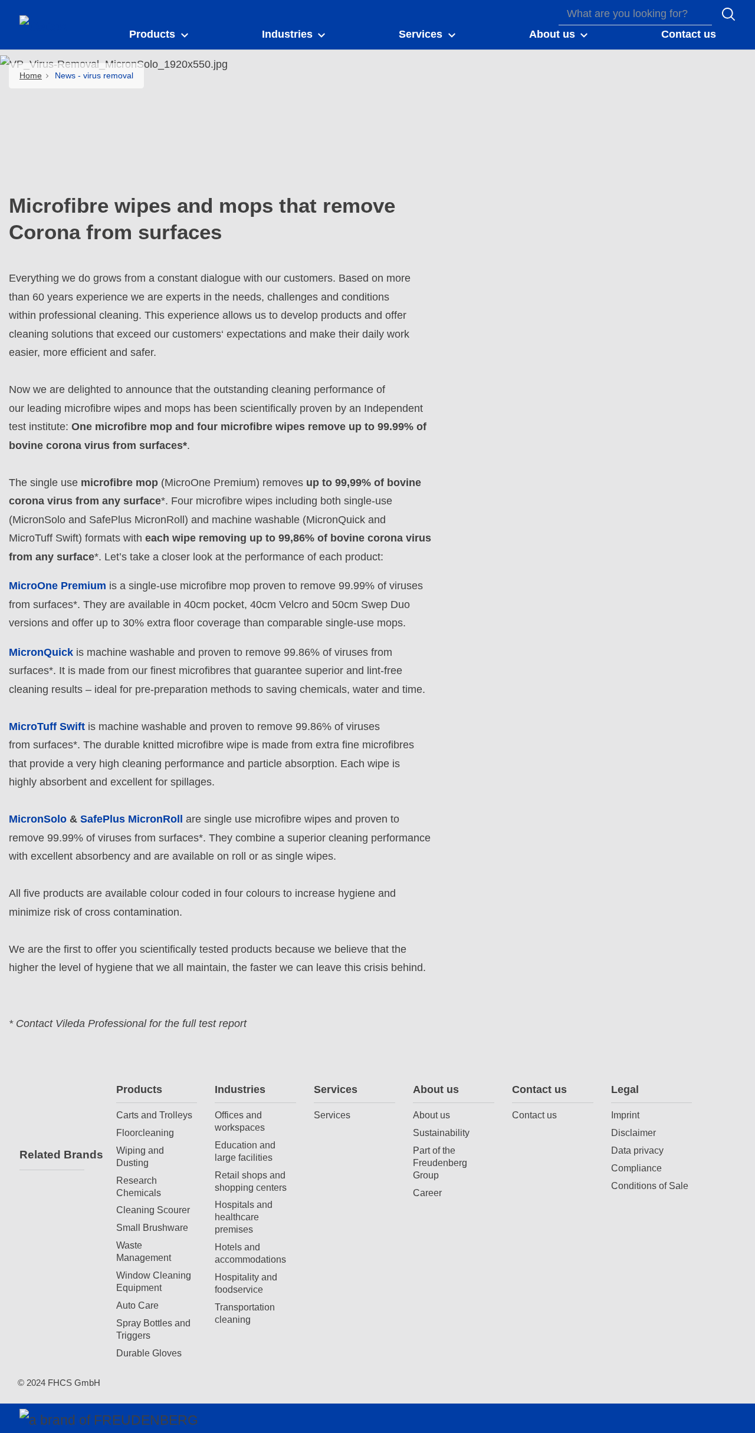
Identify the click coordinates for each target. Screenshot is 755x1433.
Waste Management (143, 1251)
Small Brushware (152, 1227)
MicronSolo (38, 819)
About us (436, 1089)
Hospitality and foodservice (246, 1283)
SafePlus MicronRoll (131, 819)
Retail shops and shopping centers (251, 1181)
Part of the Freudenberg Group (440, 1162)
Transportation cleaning (245, 1313)
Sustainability (441, 1132)
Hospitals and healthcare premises (244, 1216)
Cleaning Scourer (153, 1209)
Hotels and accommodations (250, 1253)
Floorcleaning (145, 1132)
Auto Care (137, 1305)
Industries (240, 1089)
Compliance (636, 1168)
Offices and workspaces (240, 1121)
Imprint (625, 1115)
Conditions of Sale (649, 1185)
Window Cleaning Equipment (153, 1281)
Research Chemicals (138, 1186)
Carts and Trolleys (154, 1115)
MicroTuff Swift (47, 726)
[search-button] (728, 14)
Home (30, 75)
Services (335, 1089)
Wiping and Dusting (140, 1156)
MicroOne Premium (57, 586)
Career (427, 1192)
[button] (160, 34)
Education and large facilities (245, 1151)
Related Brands (51, 1154)
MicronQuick (41, 652)
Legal (625, 1089)
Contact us (539, 1089)
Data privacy (637, 1150)
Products (139, 1089)
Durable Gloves (149, 1353)
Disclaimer (633, 1132)
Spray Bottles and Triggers (153, 1329)
